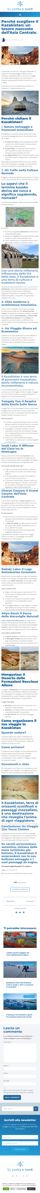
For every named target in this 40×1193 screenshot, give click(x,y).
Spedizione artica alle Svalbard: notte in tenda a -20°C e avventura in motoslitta (19, 985)
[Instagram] (20, 1176)
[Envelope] (13, 1176)
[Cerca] (35, 1108)
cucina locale (27, 287)
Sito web (6, 1081)
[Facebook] (27, 1176)
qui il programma (11, 870)
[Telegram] (16, 1176)
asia (19, 882)
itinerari (23, 882)
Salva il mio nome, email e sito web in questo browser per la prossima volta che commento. (18, 1091)
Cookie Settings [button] (21, 1189)
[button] (20, 14)
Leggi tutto (31, 1189)
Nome (6, 1066)
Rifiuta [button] (12, 1189)
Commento (7, 1042)
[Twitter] (23, 1176)
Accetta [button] (6, 1189)
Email (5, 1073)
